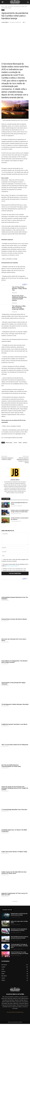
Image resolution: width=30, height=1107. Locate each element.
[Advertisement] (15, 45)
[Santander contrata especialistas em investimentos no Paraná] (5, 931)
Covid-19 (15, 442)
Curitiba (19, 442)
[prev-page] (2, 526)
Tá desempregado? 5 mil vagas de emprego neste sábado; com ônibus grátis (19, 946)
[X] (10, 26)
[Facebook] (7, 26)
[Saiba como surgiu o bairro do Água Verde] (5, 923)
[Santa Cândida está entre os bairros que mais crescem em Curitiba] (5, 939)
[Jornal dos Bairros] (15, 472)
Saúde (6, 6)
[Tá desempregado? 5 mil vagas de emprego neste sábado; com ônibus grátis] (5, 946)
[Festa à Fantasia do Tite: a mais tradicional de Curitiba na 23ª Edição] (5, 954)
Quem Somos (9, 1012)
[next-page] (5, 526)
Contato (22, 1012)
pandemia (25, 442)
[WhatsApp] (17, 26)
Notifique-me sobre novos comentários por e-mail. (14, 568)
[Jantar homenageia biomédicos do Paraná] (5, 505)
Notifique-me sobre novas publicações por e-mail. (14, 570)
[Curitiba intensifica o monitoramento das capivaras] (5, 520)
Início (2, 6)
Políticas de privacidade (12, 565)
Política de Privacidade (16, 1012)
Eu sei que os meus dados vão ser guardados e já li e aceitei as (14, 565)
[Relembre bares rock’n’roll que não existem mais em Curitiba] (5, 916)
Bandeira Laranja (9, 442)
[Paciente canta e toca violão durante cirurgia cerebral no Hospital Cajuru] (5, 512)
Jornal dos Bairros (5, 22)
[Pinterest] (14, 26)
